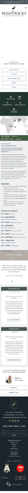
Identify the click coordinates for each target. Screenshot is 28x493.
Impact (14, 444)
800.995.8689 (17, 412)
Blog (14, 446)
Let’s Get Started (14, 320)
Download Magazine (14, 440)
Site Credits (14, 454)
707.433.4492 (9, 1)
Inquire (14, 87)
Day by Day (14, 74)
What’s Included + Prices (14, 78)
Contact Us (14, 442)
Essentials (14, 82)
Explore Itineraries (14, 360)
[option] (14, 254)
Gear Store (14, 448)
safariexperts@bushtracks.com (14, 417)
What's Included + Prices (7, 139)
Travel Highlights (14, 69)
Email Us (14, 387)
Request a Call (14, 392)
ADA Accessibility (14, 453)
